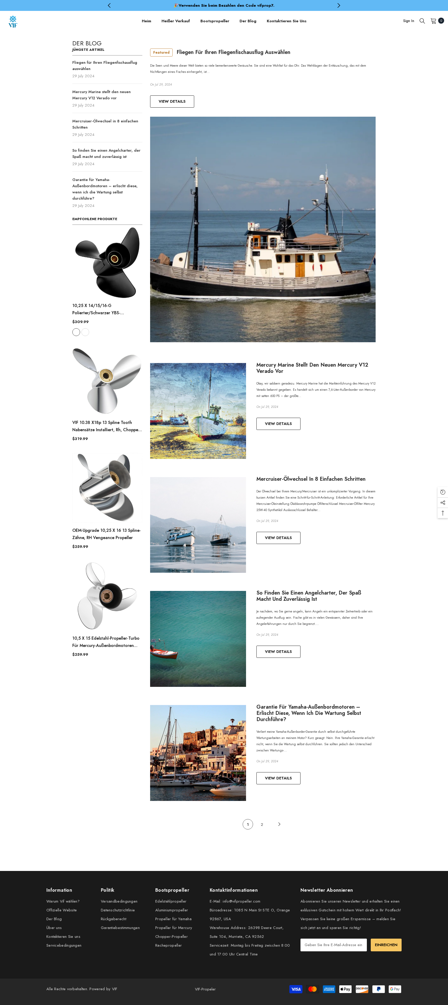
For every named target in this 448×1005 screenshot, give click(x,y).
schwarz (76, 332)
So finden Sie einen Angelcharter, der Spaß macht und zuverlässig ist (308, 596)
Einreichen (386, 945)
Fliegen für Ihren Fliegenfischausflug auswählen (221, 52)
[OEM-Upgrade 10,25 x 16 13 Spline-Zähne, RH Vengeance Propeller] (107, 488)
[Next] (279, 824)
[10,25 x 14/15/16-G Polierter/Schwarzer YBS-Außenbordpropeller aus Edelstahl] (107, 262)
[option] (224, 5)
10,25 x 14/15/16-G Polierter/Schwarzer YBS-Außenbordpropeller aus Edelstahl (104, 310)
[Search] (422, 20)
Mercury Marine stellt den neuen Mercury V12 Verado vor (312, 368)
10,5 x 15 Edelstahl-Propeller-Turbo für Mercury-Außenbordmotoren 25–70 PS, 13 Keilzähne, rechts (105, 642)
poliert (85, 332)
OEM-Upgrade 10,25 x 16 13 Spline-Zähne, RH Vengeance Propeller (106, 534)
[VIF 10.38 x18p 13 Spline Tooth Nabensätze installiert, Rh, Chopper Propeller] (107, 380)
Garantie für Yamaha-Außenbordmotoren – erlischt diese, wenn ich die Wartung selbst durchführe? (308, 713)
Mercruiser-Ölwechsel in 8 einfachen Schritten (311, 479)
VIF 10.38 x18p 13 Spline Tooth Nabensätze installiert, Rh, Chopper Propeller (106, 427)
